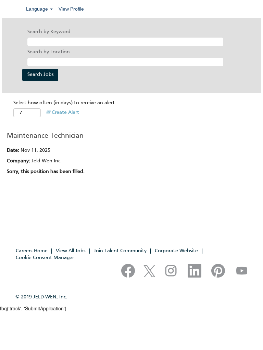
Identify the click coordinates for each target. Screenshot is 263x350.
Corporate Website (176, 250)
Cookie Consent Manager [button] (45, 257)
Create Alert (64, 112)
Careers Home (32, 250)
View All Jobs (71, 250)
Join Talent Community (120, 250)
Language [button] (37, 9)
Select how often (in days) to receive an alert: (64, 102)
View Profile (71, 9)
